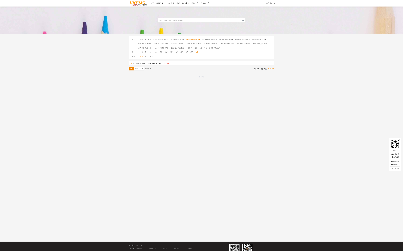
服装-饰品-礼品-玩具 (144, 44)
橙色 (191, 52)
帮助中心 (195, 3)
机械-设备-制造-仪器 (144, 48)
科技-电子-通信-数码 (192, 39)
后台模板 (148, 39)
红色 (146, 52)
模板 (131, 69)
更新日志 (176, 248)
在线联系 (396, 154)
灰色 (151, 52)
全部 (141, 39)
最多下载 (271, 69)
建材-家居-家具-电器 (209, 39)
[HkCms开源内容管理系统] (138, 3)
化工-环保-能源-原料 (161, 48)
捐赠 (178, 3)
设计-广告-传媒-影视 (159, 39)
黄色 (186, 52)
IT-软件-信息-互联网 (176, 39)
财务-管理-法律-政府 (243, 44)
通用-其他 (203, 48)
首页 (152, 3)
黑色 (161, 52)
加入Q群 (396, 157)
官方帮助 (189, 248)
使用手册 (139, 248)
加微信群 (396, 164)
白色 (156, 52)
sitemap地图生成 (148, 63)
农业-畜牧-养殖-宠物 (177, 48)
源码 (141, 69)
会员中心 (270, 3)
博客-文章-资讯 (192, 48)
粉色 (166, 52)
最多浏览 (264, 69)
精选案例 (185, 3)
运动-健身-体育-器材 (194, 44)
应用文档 (164, 248)
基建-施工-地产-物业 (225, 39)
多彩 (197, 52)
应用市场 (160, 3)
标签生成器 (152, 248)
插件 (136, 69)
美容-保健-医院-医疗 (210, 44)
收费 (151, 56)
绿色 (181, 52)
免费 (146, 56)
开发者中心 (205, 3)
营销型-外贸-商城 (214, 48)
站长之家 (139, 245)
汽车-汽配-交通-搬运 (260, 44)
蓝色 (176, 52)
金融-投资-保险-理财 (227, 44)
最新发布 (256, 69)
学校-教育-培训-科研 (177, 44)
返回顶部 (396, 169)
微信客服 (396, 161)
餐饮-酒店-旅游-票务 (242, 39)
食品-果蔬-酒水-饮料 (258, 39)
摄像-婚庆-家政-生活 (161, 44)
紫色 (171, 52)
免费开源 (170, 3)
